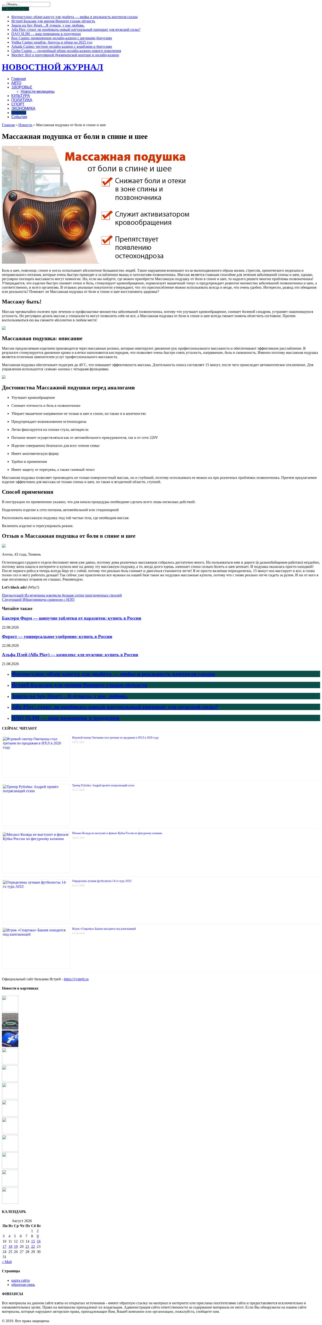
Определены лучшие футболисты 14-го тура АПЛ (101, 881)
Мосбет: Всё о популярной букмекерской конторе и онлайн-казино (65, 55)
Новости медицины (38, 91)
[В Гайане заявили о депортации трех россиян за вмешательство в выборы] (10, 1011)
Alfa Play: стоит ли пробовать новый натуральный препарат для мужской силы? (75, 30)
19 (16, 1246)
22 (33, 1246)
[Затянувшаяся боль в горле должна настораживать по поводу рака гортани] (10, 1098)
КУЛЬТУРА (20, 96)
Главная (18, 79)
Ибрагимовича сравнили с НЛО (38, 600)
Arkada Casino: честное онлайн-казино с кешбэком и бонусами (61, 46)
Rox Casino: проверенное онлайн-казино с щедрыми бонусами (61, 38)
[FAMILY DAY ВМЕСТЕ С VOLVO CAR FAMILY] (10, 1081)
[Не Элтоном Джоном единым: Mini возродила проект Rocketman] (10, 1063)
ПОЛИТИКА (21, 100)
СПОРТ (18, 104)
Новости (18, 113)
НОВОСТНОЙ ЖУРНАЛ (52, 67)
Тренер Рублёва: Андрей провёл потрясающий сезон (103, 785)
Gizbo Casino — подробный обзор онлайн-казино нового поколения (66, 51)
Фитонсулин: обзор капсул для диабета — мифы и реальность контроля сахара (74, 17)
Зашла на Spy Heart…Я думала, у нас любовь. (48, 25)
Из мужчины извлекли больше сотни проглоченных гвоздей (62, 595)
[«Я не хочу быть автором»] (10, 1150)
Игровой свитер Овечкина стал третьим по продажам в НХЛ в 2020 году (115, 737)
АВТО (16, 83)
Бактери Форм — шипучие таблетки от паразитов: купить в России (71, 618)
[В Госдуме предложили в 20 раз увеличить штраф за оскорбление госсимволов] (10, 1115)
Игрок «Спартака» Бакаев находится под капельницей (104, 928)
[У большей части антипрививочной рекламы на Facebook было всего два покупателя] (10, 1046)
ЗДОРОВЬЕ (21, 87)
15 (33, 1241)
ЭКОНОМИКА (23, 108)
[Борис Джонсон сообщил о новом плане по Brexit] (10, 1185)
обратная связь (23, 1285)
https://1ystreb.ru (76, 979)
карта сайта (20, 1280)
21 (27, 1246)
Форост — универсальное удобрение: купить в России (57, 636)
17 (4, 1246)
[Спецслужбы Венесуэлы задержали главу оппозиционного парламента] (10, 1202)
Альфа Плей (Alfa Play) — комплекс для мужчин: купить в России (70, 654)
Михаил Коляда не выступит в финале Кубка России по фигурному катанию (117, 833)
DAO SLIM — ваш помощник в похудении (46, 34)
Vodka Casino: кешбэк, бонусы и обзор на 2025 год (51, 42)
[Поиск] (4, 5)
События (19, 117)
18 (10, 1246)
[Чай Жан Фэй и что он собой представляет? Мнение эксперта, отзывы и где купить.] (10, 1168)
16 (39, 1241)
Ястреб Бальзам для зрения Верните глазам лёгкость (53, 21)
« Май (7, 1262)
